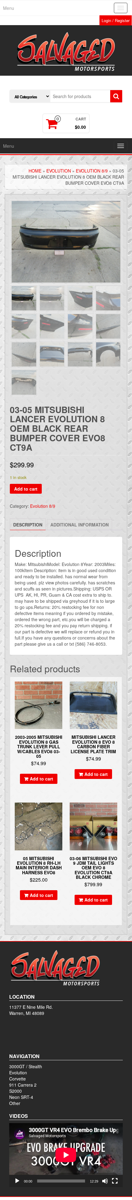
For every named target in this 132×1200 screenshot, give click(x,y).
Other (14, 1103)
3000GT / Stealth (25, 1066)
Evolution (58, 171)
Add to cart (25, 489)
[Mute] (105, 1181)
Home (35, 171)
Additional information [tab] (79, 525)
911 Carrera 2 (23, 1085)
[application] (66, 1155)
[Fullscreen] (115, 1181)
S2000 (15, 1091)
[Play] (17, 1181)
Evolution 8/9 (92, 171)
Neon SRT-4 (21, 1097)
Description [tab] (27, 525)
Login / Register (116, 20)
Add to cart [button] (41, 779)
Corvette (17, 1079)
